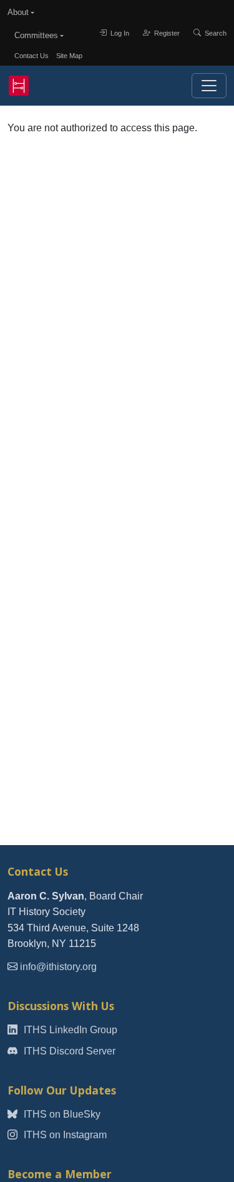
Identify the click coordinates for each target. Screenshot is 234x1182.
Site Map (69, 55)
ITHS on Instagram (64, 1134)
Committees (36, 35)
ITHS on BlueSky (60, 1114)
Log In (119, 33)
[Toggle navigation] (209, 85)
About (18, 12)
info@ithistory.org (58, 966)
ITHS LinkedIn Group (69, 1029)
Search (215, 33)
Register (166, 33)
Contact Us (31, 55)
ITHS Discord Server (68, 1051)
